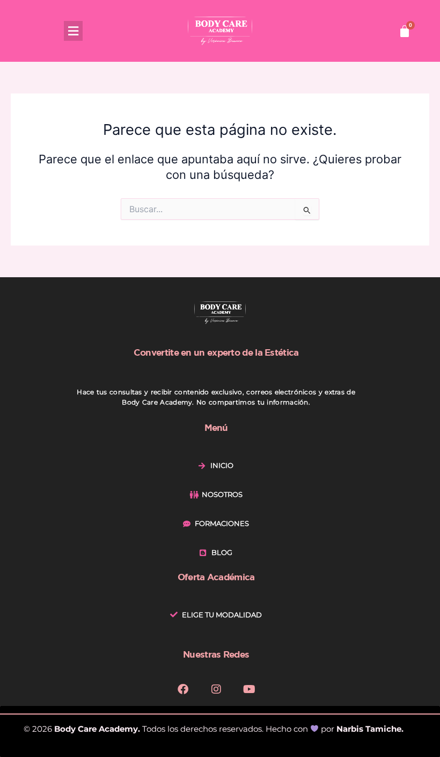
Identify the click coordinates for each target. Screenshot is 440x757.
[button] (73, 31)
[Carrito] (404, 31)
